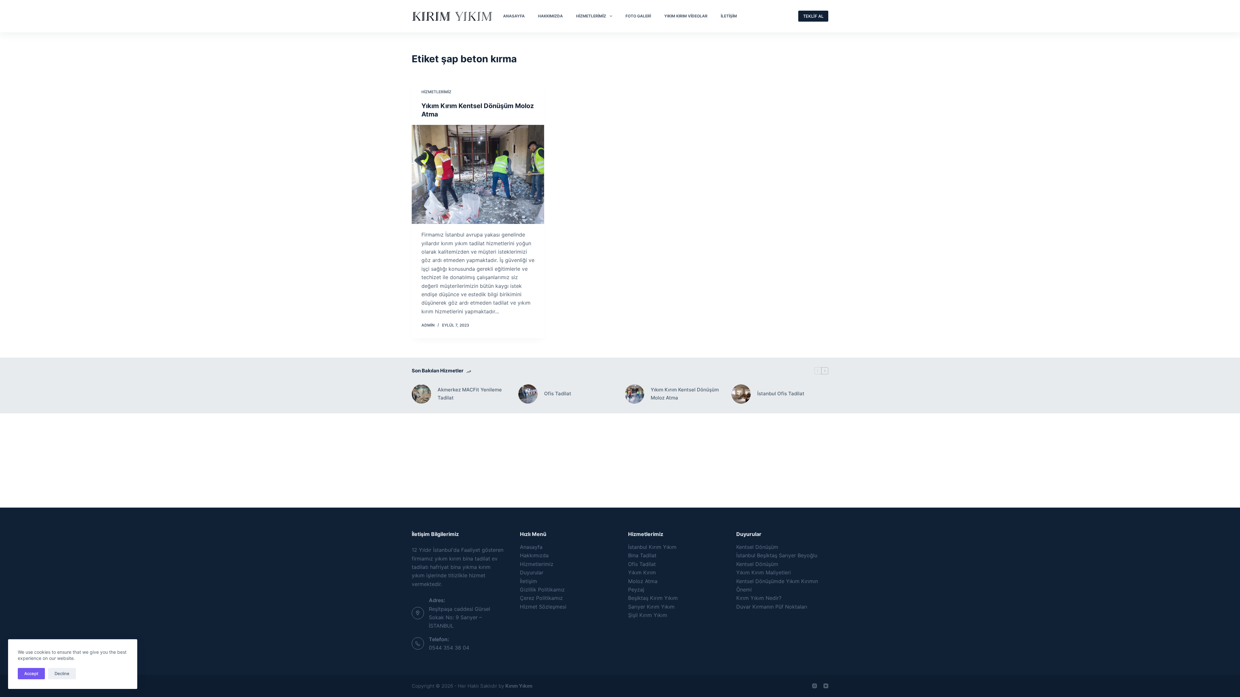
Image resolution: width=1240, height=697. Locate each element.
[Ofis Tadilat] (528, 394)
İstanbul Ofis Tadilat (780, 393)
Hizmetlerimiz (591, 16)
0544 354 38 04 (449, 647)
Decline (62, 673)
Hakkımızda (550, 16)
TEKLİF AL (813, 16)
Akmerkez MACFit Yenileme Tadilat (470, 394)
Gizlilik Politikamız (542, 589)
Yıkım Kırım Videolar (686, 16)
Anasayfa (514, 16)
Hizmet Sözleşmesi (543, 606)
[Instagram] (814, 685)
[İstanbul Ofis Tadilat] (741, 394)
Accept (31, 673)
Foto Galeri (638, 16)
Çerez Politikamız (541, 598)
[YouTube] (825, 685)
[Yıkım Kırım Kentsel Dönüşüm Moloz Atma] (478, 174)
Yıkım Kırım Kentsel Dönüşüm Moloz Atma (685, 394)
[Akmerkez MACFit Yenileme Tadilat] (421, 394)
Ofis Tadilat (557, 393)
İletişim (729, 16)
